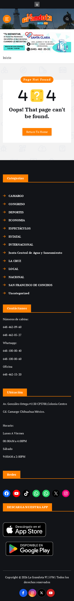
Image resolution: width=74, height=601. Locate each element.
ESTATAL (15, 236)
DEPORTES (16, 212)
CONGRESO (17, 204)
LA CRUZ (15, 261)
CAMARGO (16, 196)
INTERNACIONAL (21, 244)
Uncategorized (19, 293)
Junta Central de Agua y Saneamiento (35, 253)
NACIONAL (16, 277)
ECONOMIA (17, 220)
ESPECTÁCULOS (20, 228)
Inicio (7, 58)
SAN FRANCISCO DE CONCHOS (30, 285)
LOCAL (13, 269)
